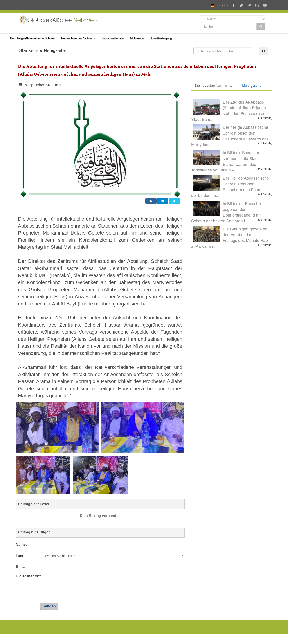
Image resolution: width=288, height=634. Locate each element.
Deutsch (220, 5)
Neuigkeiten (55, 50)
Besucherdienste (112, 38)
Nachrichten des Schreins (78, 38)
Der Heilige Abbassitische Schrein (32, 38)
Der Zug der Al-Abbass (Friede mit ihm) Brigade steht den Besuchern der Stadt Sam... (229, 110)
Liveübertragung (161, 38)
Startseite (28, 50)
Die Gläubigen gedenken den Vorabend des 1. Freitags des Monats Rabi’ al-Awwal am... (230, 237)
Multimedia (137, 38)
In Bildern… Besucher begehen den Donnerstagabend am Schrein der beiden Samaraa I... (226, 211)
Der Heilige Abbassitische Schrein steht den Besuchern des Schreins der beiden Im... (230, 186)
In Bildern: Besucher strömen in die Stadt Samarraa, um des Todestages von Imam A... (225, 161)
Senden (49, 606)
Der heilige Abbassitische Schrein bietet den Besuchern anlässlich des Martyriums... (230, 135)
